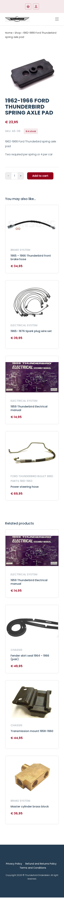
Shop (18, 32)
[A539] (32, 74)
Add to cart (40, 176)
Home (8, 32)
